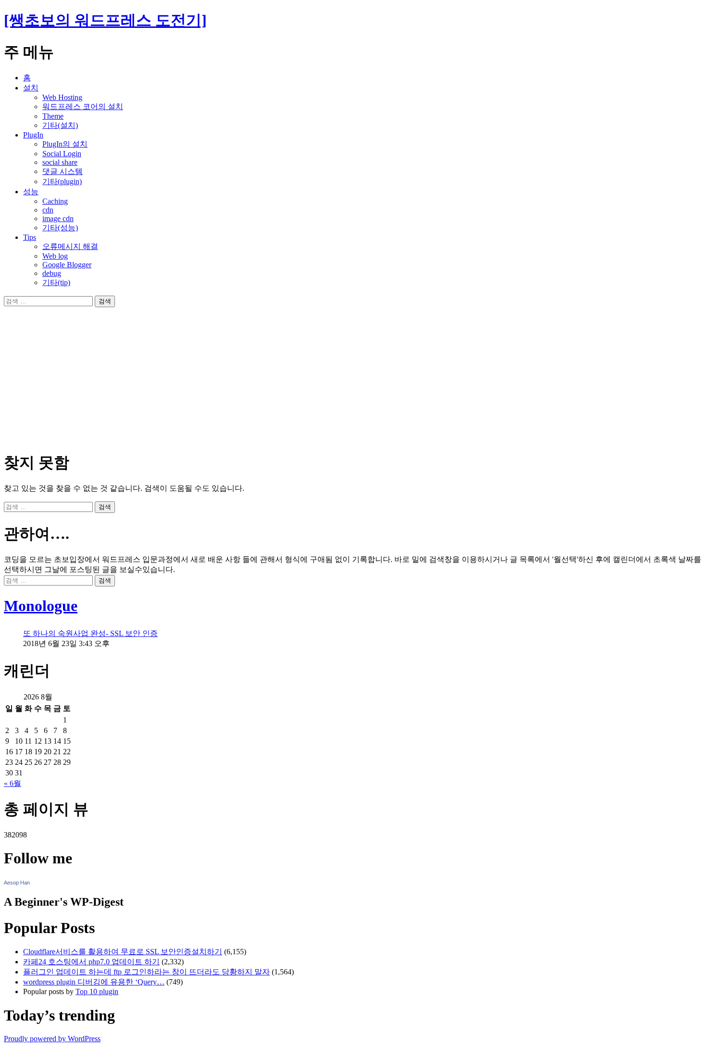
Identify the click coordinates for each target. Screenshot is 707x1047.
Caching (55, 201)
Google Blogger (66, 265)
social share (59, 162)
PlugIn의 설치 (65, 144)
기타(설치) (60, 125)
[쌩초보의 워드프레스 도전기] (105, 20)
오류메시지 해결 (70, 246)
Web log (55, 256)
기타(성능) (60, 228)
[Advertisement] (292, 374)
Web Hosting (62, 97)
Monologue (40, 605)
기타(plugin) (62, 181)
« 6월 (12, 783)
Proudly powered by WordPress (52, 1039)
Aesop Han (17, 882)
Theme (52, 116)
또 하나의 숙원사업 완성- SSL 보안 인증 (90, 633)
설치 (30, 88)
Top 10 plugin (97, 991)
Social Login (61, 154)
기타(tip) (56, 282)
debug (51, 273)
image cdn (58, 218)
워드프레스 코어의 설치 (82, 106)
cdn (47, 210)
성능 (30, 191)
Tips (29, 237)
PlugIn (33, 135)
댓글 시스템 (62, 171)
